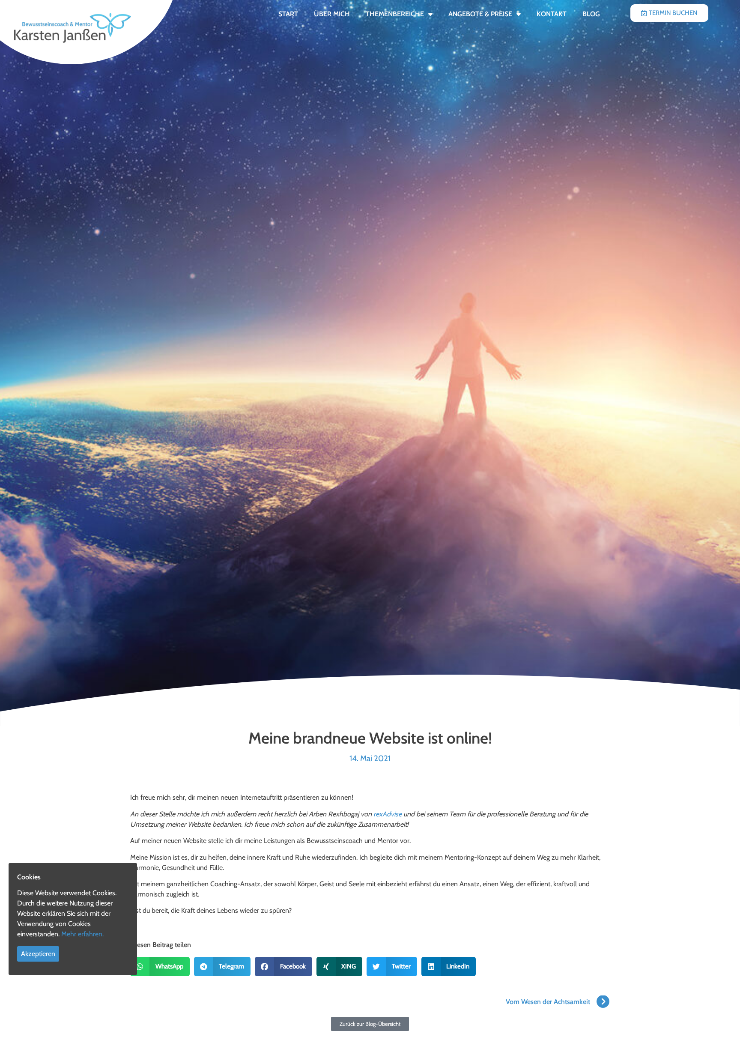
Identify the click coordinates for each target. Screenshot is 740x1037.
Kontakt (552, 14)
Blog (591, 14)
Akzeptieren (38, 954)
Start (288, 14)
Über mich (332, 14)
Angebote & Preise (480, 14)
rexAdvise (387, 814)
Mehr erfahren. (82, 934)
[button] (160, 966)
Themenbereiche (395, 14)
